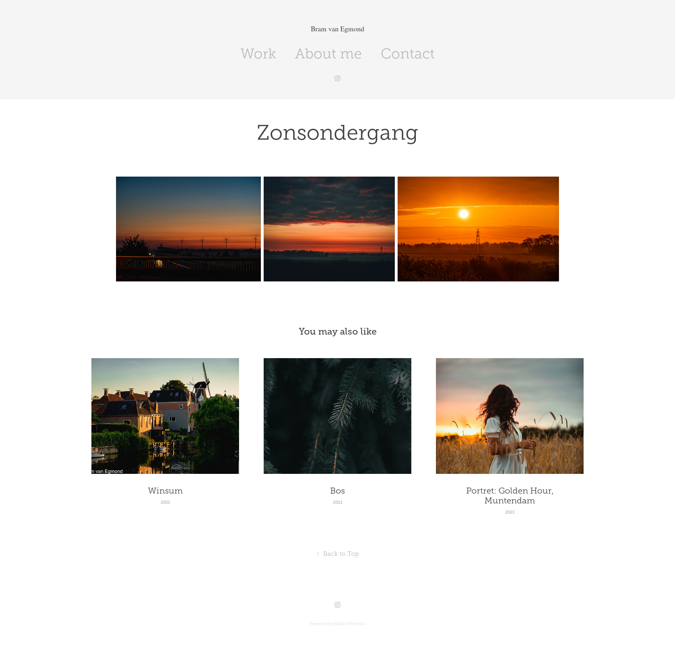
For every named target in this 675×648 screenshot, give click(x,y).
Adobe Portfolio (350, 623)
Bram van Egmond (337, 28)
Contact (408, 54)
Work (258, 54)
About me (328, 54)
